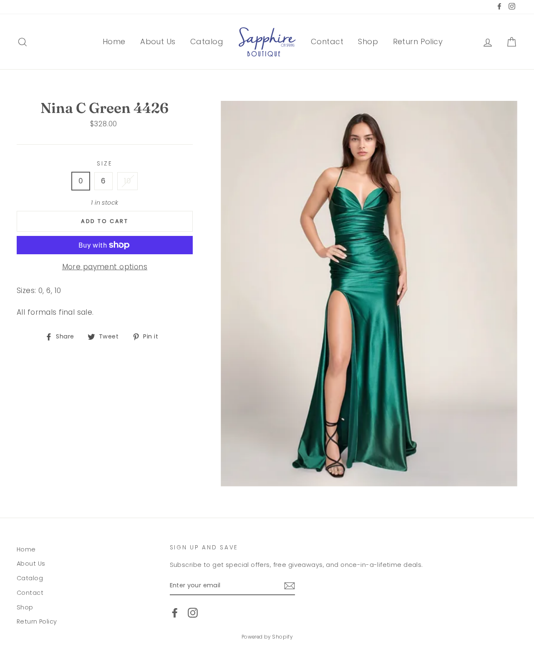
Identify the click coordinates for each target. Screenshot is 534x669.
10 (127, 181)
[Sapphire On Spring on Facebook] (175, 613)
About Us (157, 41)
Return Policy (418, 41)
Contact (327, 41)
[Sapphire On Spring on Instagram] (193, 613)
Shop (368, 41)
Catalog (206, 41)
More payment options (105, 267)
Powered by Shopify (267, 637)
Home (114, 41)
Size (104, 164)
